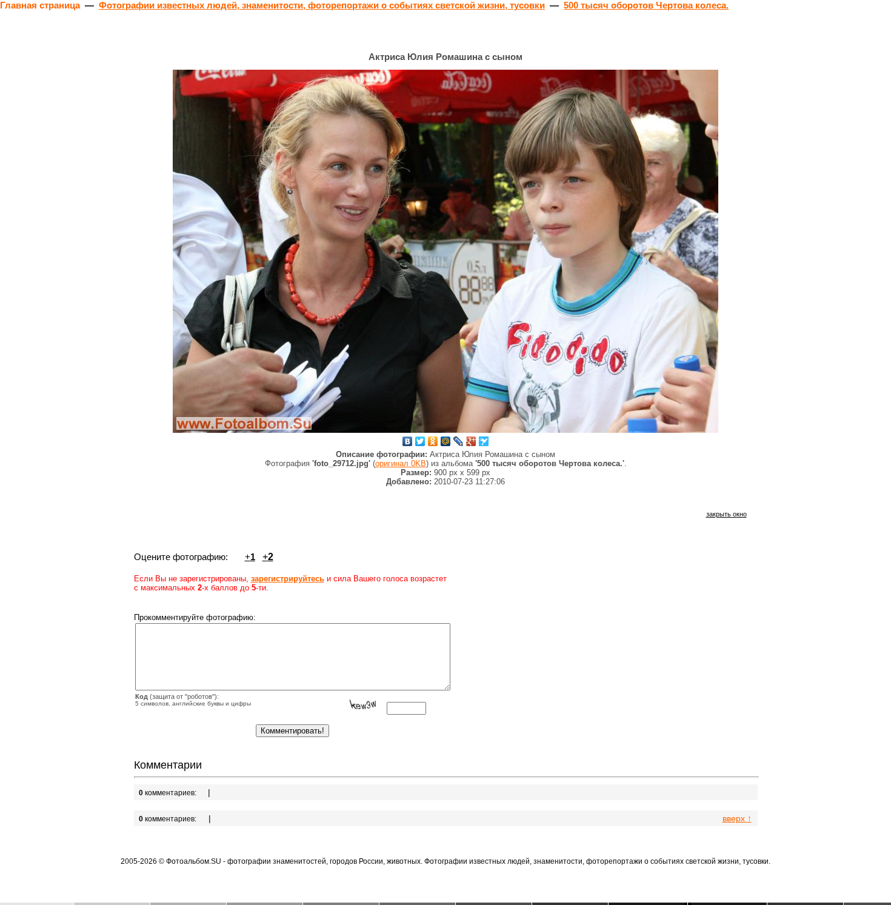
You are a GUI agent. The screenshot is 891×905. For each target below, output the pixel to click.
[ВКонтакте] (407, 441)
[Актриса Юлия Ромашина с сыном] (445, 251)
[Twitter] (420, 441)
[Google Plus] (471, 441)
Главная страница (40, 5)
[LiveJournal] (458, 441)
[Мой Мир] (445, 441)
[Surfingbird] (484, 441)
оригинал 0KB (400, 463)
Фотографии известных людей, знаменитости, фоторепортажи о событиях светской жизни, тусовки (322, 5)
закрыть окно (726, 514)
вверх (737, 818)
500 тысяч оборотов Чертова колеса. (646, 5)
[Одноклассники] (433, 441)
